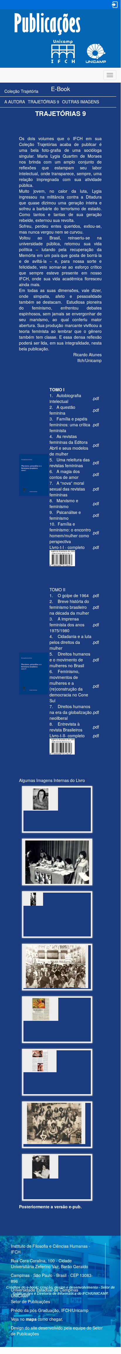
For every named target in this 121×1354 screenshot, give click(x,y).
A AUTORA (14, 102)
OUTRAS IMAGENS (80, 102)
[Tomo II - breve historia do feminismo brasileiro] (57, 862)
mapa (31, 1319)
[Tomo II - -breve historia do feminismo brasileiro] (57, 899)
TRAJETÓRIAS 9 (43, 102)
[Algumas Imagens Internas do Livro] (57, 799)
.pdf (95, 398)
